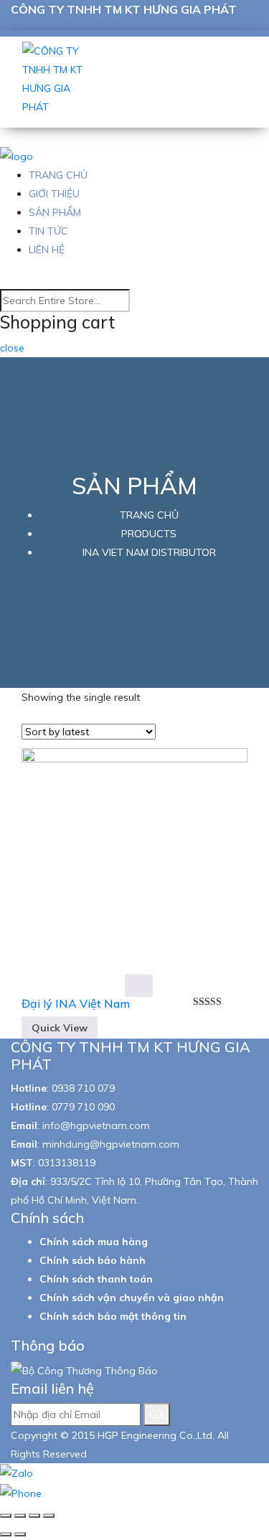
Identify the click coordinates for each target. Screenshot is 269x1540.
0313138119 (66, 1162)
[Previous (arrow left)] (5, 1534)
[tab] (171, 733)
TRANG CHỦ (58, 175)
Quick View (60, 1027)
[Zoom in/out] (49, 1515)
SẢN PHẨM (55, 212)
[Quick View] (139, 985)
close (12, 347)
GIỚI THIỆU (54, 193)
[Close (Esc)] (5, 1515)
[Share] (20, 1515)
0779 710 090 (83, 1106)
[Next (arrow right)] (20, 1534)
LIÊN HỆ (47, 249)
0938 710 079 (83, 1088)
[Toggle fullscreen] (34, 1515)
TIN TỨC (48, 231)
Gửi (156, 1414)
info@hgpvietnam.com (96, 1125)
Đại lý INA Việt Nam (76, 1003)
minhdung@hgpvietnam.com (110, 1144)
